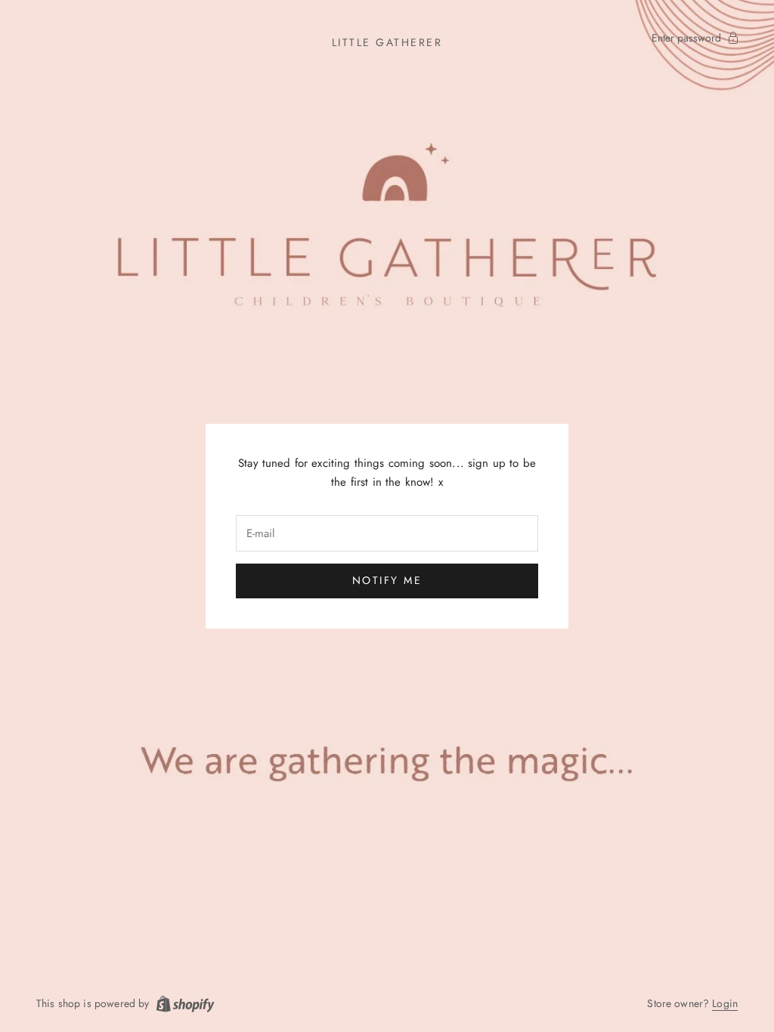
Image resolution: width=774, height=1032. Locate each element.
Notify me (387, 580)
